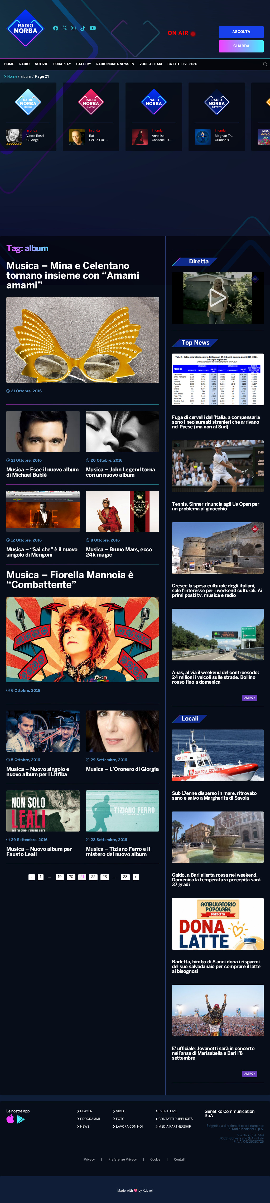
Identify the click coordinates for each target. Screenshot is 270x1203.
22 (93, 877)
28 (125, 877)
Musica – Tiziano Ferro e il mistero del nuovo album (118, 852)
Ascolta (241, 32)
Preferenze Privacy (122, 1159)
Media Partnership (174, 1126)
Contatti (180, 1159)
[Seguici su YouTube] (93, 29)
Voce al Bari (150, 64)
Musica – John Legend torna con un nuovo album (120, 472)
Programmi (89, 1119)
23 (105, 877)
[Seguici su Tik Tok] (83, 29)
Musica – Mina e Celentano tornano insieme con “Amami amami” (72, 276)
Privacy (89, 1159)
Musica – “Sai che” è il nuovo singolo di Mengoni (42, 552)
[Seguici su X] (64, 29)
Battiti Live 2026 (182, 64)
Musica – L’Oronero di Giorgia (122, 769)
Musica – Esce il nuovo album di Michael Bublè (42, 472)
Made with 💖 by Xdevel (135, 1190)
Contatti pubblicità (175, 1119)
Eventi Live (167, 1111)
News (84, 1126)
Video (120, 1111)
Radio (24, 64)
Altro (249, 698)
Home (9, 64)
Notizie (41, 64)
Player (85, 1111)
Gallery (83, 64)
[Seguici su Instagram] (73, 29)
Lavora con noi (129, 1126)
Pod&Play (62, 64)
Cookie (155, 1159)
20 (71, 877)
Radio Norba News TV (115, 64)
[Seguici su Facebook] (55, 29)
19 (60, 877)
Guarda (241, 46)
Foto (119, 1119)
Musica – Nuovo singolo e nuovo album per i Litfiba (37, 772)
